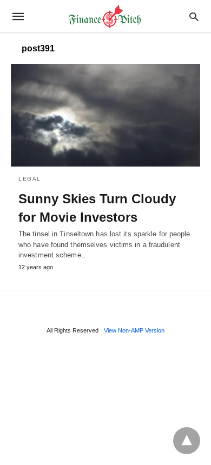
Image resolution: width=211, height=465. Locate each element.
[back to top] (186, 440)
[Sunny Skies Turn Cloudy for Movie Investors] (105, 115)
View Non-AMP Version (134, 330)
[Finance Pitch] (105, 16)
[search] (194, 16)
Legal (29, 179)
